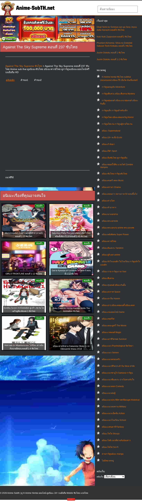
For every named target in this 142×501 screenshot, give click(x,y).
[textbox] (118, 9)
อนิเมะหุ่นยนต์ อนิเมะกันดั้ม (114, 285)
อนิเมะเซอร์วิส (108, 319)
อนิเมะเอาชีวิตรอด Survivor (114, 339)
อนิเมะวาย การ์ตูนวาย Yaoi (114, 271)
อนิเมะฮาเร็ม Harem (111, 298)
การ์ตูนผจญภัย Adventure (113, 87)
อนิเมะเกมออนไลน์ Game (113, 312)
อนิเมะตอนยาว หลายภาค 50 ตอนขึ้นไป (119, 194)
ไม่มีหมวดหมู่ (108, 460)
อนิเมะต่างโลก (108, 200)
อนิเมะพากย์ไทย (109, 241)
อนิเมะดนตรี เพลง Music (113, 180)
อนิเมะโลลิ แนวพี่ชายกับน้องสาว (116, 440)
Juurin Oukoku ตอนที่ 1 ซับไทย (111, 52)
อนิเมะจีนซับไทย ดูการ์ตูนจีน (114, 158)
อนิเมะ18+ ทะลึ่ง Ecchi (112, 137)
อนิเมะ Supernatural (111, 131)
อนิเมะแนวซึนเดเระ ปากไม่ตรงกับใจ (118, 379)
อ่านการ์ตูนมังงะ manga (112, 454)
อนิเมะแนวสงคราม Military (114, 406)
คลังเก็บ (100, 477)
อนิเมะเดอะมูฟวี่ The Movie (114, 325)
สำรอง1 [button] (24, 80)
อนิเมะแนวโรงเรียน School (114, 420)
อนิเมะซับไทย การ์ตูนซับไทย (114, 173)
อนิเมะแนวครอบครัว (111, 359)
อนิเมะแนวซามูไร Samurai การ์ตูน (117, 373)
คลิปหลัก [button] (10, 80)
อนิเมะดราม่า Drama (111, 187)
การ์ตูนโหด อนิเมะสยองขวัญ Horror (118, 117)
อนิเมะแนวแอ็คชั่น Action (113, 413)
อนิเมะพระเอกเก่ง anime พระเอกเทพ (118, 228)
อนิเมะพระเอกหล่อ (110, 221)
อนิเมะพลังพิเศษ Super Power (115, 234)
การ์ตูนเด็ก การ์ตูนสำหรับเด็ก (115, 110)
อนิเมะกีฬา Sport (109, 151)
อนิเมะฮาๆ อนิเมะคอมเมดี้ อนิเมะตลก (118, 305)
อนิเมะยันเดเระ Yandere (112, 248)
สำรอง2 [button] (38, 80)
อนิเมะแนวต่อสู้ (108, 393)
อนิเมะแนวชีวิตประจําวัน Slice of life (118, 366)
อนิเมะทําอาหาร (109, 207)
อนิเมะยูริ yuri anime (111, 255)
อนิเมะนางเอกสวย (110, 214)
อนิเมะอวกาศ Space (111, 292)
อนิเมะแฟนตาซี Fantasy (113, 427)
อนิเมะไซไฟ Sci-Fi (110, 447)
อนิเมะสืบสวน (108, 278)
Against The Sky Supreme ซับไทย (23, 66)
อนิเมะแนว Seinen (110, 352)
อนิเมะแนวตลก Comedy (113, 386)
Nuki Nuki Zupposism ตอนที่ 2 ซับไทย (114, 37)
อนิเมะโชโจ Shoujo (110, 433)
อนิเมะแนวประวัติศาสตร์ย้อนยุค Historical (121, 400)
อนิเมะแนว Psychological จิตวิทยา (117, 346)
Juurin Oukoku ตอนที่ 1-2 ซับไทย (112, 59)
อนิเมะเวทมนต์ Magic (111, 332)
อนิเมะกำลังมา (108, 144)
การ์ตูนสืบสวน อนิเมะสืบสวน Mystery (118, 93)
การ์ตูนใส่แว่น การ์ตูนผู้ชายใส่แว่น (117, 124)
